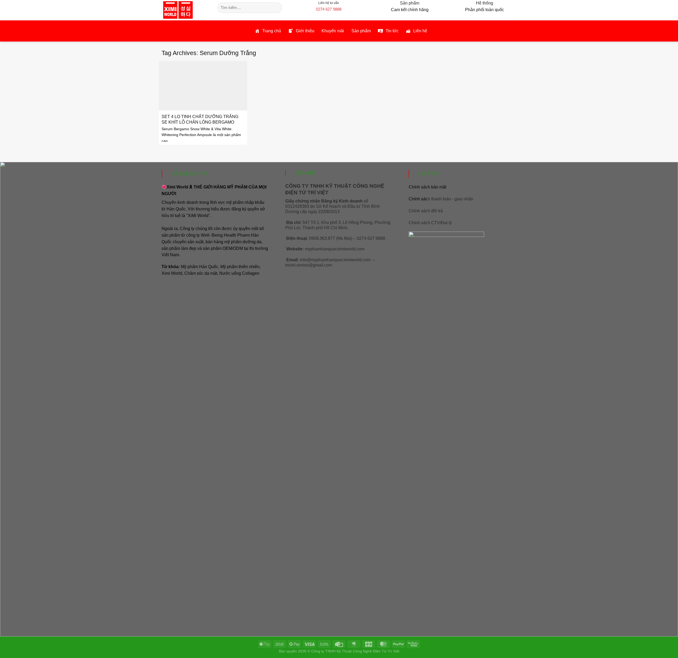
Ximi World (172, 273)
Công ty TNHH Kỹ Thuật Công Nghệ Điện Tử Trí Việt (355, 651)
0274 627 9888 (328, 9)
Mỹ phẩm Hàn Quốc (199, 266)
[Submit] (277, 7)
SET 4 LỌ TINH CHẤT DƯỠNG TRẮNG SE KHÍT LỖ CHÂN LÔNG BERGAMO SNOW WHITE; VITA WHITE (200, 122)
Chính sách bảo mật (427, 187)
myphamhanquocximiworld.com (334, 249)
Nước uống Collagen (239, 273)
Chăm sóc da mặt (200, 273)
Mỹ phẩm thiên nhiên (240, 266)
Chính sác (441, 199)
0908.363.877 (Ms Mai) (330, 238)
